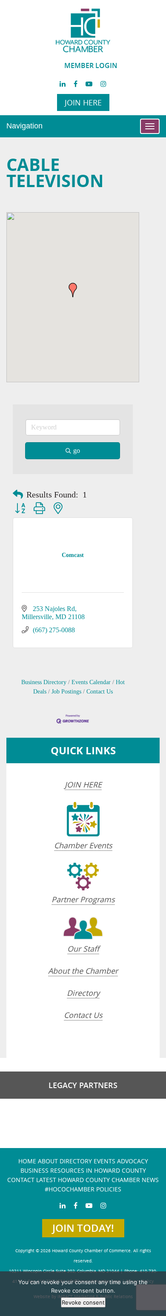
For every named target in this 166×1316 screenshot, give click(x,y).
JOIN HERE (83, 784)
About (48, 1161)
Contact (20, 1180)
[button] (72, 290)
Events (104, 1161)
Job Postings (66, 691)
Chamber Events (83, 845)
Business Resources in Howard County (83, 1170)
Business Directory (43, 682)
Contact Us (99, 691)
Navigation (24, 126)
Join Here (83, 102)
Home (27, 1161)
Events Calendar (91, 682)
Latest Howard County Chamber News (97, 1180)
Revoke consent (83, 1302)
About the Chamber (83, 971)
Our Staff (83, 949)
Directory (83, 993)
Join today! (83, 1228)
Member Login (90, 65)
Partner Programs (83, 899)
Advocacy (132, 1161)
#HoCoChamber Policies (83, 1189)
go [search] (76, 450)
